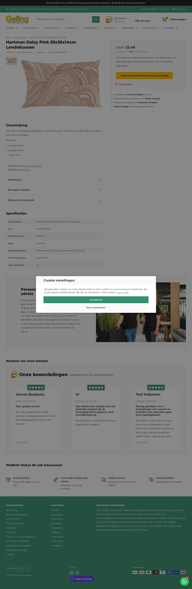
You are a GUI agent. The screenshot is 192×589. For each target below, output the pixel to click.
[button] (96, 308)
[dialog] (96, 294)
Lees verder (122, 292)
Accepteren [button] (96, 300)
